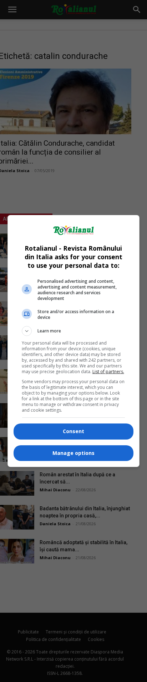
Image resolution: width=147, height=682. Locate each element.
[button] (74, 331)
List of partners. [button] (108, 371)
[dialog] (73, 341)
